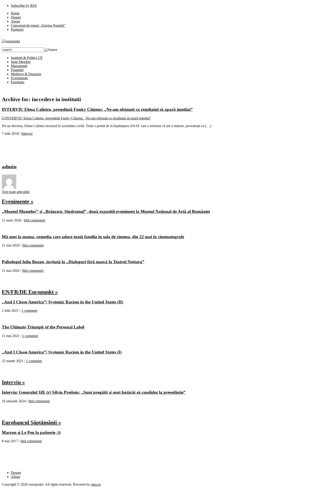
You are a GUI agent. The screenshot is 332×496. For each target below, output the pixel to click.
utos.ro (96, 484)
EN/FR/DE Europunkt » (30, 292)
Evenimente (19, 78)
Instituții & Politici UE (27, 58)
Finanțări (17, 70)
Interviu (27, 133)
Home (15, 13)
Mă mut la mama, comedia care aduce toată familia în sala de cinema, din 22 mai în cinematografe (93, 236)
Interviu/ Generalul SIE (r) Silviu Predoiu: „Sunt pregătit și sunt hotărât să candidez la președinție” (94, 392)
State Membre (21, 62)
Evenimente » (17, 201)
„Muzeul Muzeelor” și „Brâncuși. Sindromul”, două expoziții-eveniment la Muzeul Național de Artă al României (106, 211)
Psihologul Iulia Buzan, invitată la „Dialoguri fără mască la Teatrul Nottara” (73, 261)
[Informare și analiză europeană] (11, 41)
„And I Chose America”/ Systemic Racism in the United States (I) (62, 352)
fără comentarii (34, 220)
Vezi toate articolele (16, 192)
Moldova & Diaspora (26, 74)
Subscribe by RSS (24, 5)
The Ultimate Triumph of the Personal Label (43, 327)
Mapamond (19, 66)
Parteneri (17, 29)
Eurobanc (18, 82)
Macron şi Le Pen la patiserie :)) (31, 432)
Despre (16, 17)
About (15, 21)
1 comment (29, 310)
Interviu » (13, 382)
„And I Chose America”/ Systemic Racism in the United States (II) (62, 302)
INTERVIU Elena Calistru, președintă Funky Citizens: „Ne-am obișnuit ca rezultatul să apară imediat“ (97, 109)
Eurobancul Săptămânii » (31, 422)
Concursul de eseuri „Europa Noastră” (38, 25)
